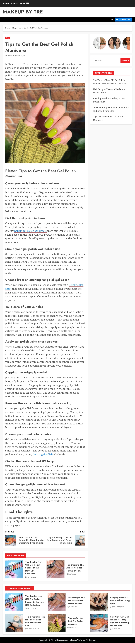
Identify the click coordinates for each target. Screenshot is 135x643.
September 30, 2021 (33, 629)
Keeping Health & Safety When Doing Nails (120, 600)
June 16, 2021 (116, 629)
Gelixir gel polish (43, 454)
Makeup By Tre (23, 11)
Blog (7, 38)
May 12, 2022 (72, 574)
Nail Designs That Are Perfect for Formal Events (75, 567)
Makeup (9, 56)
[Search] (112, 19)
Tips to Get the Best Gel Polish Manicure (75, 621)
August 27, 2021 (20, 56)
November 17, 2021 (118, 607)
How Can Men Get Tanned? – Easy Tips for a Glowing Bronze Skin (119, 621)
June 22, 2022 (31, 577)
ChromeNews (76, 639)
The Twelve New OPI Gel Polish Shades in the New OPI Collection (33, 567)
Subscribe (125, 19)
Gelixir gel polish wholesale (30, 230)
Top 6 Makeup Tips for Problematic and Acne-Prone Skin (35, 621)
